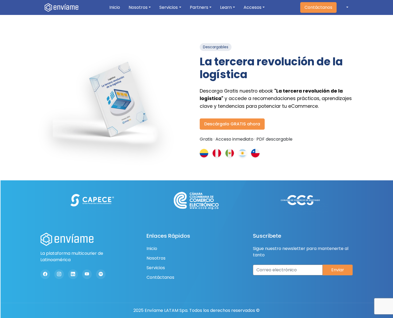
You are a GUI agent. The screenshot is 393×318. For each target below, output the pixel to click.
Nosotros (138, 7)
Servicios (168, 7)
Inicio (114, 7)
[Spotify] (101, 274)
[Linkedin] (73, 274)
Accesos (252, 7)
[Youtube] (87, 274)
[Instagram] (59, 274)
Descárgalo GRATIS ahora (232, 124)
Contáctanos (318, 7)
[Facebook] (45, 274)
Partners (199, 7)
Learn (226, 7)
